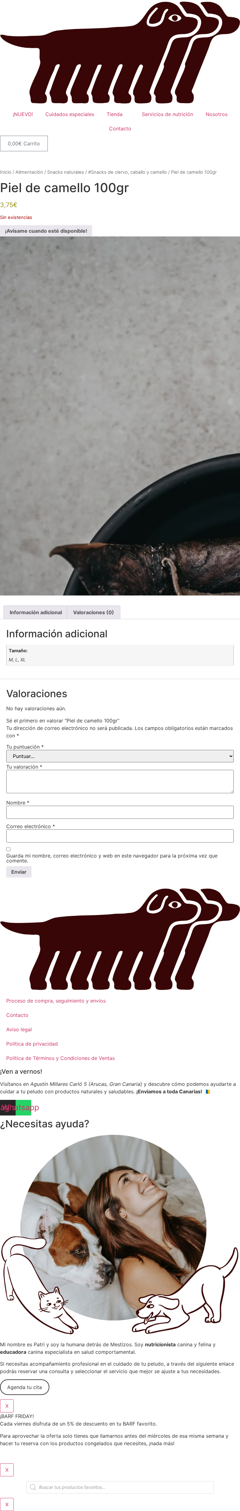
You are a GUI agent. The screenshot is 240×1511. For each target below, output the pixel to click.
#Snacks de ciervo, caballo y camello (127, 172)
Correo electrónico (30, 826)
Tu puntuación (25, 746)
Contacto (120, 128)
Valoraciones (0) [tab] (93, 612)
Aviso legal (19, 1029)
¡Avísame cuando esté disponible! (46, 231)
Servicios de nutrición (167, 114)
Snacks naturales (65, 172)
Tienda (114, 114)
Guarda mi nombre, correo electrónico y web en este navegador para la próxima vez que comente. (112, 858)
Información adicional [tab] (36, 612)
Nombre (17, 802)
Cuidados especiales (69, 114)
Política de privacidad (32, 1044)
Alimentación (29, 172)
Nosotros (217, 114)
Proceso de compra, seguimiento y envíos (56, 1001)
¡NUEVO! (23, 114)
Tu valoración (24, 766)
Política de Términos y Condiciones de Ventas (60, 1058)
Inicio (5, 172)
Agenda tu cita (24, 1387)
